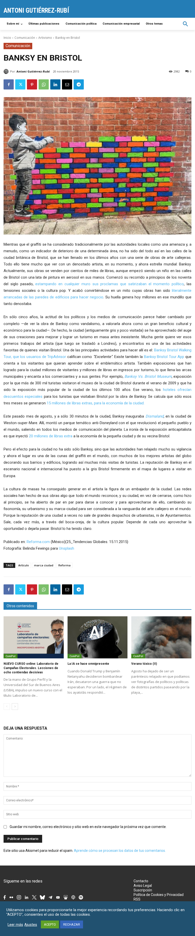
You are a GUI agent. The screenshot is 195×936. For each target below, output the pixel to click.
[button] (185, 24)
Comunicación (24, 37)
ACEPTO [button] (50, 924)
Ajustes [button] (30, 924)
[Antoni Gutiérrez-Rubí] (7, 71)
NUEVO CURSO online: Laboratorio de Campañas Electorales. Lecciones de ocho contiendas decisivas (31, 668)
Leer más (15, 924)
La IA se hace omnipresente (88, 663)
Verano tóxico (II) (144, 663)
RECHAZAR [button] (71, 924)
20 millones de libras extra (50, 436)
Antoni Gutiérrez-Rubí (33, 71)
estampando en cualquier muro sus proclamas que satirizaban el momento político (109, 284)
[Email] (67, 84)
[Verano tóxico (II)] (161, 637)
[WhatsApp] (44, 84)
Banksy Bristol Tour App (164, 356)
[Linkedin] (55, 84)
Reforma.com (38, 541)
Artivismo (45, 37)
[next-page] (15, 706)
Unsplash (66, 548)
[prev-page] (7, 706)
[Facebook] (9, 84)
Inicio (7, 37)
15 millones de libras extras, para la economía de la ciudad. (95, 403)
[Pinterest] (32, 84)
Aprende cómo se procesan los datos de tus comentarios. (120, 851)
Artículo (23, 565)
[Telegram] (79, 84)
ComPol (10, 656)
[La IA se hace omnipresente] (98, 637)
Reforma (64, 565)
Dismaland (154, 416)
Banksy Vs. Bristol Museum (148, 376)
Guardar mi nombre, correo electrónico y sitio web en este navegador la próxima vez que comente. (88, 827)
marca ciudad (43, 565)
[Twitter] (20, 84)
